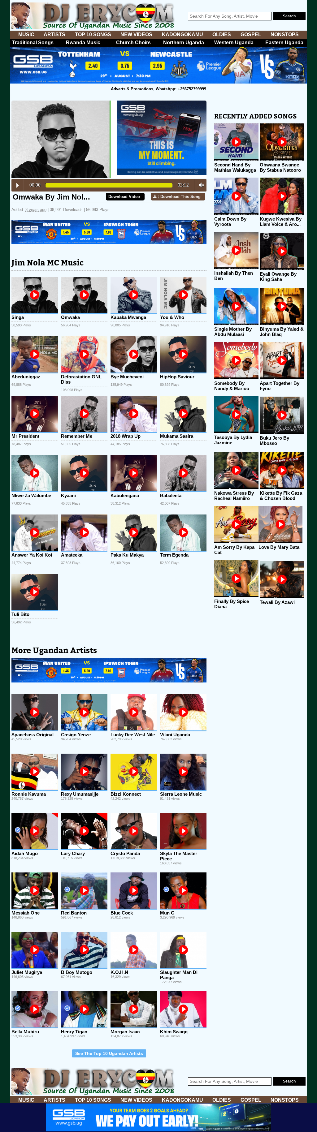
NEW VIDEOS (136, 34)
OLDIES (221, 34)
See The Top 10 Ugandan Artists (109, 1053)
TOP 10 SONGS (93, 34)
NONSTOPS (285, 34)
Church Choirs (133, 42)
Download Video (124, 196)
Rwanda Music (83, 42)
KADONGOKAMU (182, 34)
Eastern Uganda (284, 42)
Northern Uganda (183, 42)
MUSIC (26, 34)
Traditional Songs (33, 42)
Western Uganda (234, 42)
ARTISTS (54, 34)
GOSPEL (251, 34)
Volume (199, 185)
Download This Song (180, 196)
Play (17, 185)
